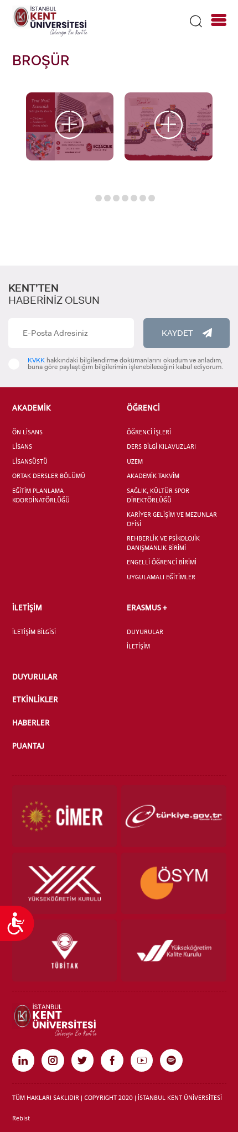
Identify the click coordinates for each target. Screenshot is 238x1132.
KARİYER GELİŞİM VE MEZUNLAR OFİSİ (172, 519)
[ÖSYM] (173, 884)
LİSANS (22, 446)
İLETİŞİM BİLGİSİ (34, 632)
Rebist (21, 1118)
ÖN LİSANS (27, 432)
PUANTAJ (28, 745)
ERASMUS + (147, 607)
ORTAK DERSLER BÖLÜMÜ (48, 476)
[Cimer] (64, 816)
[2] (168, 126)
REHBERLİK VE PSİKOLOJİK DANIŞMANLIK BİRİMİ (163, 543)
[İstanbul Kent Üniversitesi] (49, 20)
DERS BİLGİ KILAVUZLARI (161, 446)
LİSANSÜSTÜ (30, 461)
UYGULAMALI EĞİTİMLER (161, 577)
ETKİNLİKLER (35, 699)
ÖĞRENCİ (143, 407)
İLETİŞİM (27, 607)
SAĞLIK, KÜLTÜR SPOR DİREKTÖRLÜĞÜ (158, 495)
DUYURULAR (145, 632)
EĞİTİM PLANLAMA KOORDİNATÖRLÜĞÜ (41, 495)
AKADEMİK (31, 407)
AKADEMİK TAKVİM (153, 476)
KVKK (36, 360)
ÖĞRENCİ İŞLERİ (149, 432)
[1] (70, 126)
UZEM (135, 461)
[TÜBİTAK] (64, 951)
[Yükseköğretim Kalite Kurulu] (173, 951)
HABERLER (31, 722)
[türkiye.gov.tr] (173, 816)
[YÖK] (64, 884)
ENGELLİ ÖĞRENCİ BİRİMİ (161, 562)
